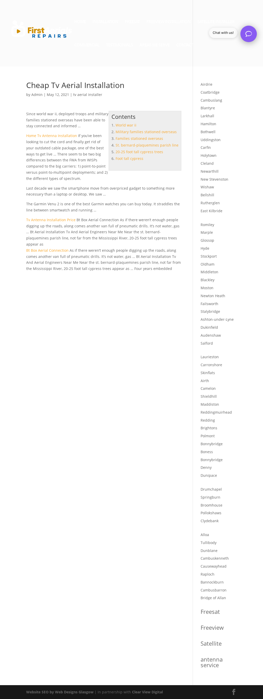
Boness (207, 451)
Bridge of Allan (213, 597)
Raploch (207, 574)
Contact (184, 45)
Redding (208, 420)
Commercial (86, 45)
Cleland (207, 163)
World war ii (126, 125)
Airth (205, 380)
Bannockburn (212, 582)
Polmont (208, 435)
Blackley (207, 279)
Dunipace (209, 475)
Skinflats (208, 372)
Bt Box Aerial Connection (47, 250)
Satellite (211, 643)
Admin (37, 94)
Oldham (207, 264)
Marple (207, 232)
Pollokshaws (211, 512)
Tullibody (209, 542)
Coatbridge (210, 92)
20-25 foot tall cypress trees (139, 151)
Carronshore (211, 364)
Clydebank (210, 520)
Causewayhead (214, 566)
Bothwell (208, 131)
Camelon (208, 388)
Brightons (209, 427)
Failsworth (209, 303)
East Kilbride (211, 210)
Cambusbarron (214, 590)
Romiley (207, 224)
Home (80, 22)
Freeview (212, 627)
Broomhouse (211, 505)
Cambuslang (211, 100)
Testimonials (119, 45)
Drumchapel (211, 489)
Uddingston (211, 139)
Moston (207, 287)
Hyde (205, 248)
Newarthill (210, 171)
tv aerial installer (87, 94)
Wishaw (207, 187)
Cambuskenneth (215, 558)
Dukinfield (209, 327)
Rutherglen (210, 202)
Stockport (209, 256)
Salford (207, 343)
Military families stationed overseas (146, 131)
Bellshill (207, 194)
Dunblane (209, 550)
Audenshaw (211, 335)
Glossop (207, 240)
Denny (206, 467)
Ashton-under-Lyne (217, 319)
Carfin (206, 147)
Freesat (132, 22)
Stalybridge (210, 311)
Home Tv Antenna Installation (51, 135)
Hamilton (208, 123)
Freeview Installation (168, 22)
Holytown (209, 155)
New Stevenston (214, 179)
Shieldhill (209, 396)
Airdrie (206, 84)
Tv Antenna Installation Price (51, 219)
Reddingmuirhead (216, 412)
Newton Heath (213, 295)
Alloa (205, 534)
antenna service (212, 662)
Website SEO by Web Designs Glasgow (59, 692)
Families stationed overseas (139, 138)
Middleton (209, 271)
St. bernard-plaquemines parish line (147, 145)
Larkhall (207, 115)
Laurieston (210, 356)
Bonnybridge (212, 443)
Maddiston (210, 404)
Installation (105, 22)
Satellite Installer (215, 22)
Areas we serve (154, 45)
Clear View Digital (147, 692)
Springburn (210, 497)
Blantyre (208, 107)
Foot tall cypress (129, 158)
